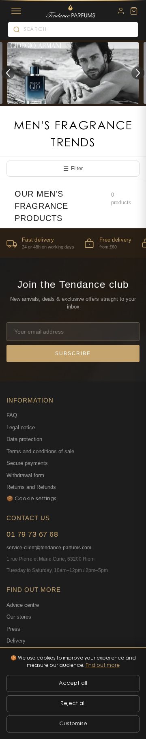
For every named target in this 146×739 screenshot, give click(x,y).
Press (13, 629)
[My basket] (134, 11)
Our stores (18, 617)
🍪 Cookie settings (31, 498)
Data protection (24, 439)
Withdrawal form (25, 475)
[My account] (121, 11)
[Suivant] (137, 72)
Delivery (16, 641)
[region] (73, 243)
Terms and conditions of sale (40, 451)
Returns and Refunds (31, 487)
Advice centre (22, 605)
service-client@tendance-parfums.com (48, 548)
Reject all (73, 703)
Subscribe (73, 353)
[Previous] (8, 72)
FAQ (11, 415)
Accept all (73, 683)
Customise (73, 723)
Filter (73, 168)
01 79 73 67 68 (32, 534)
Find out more (103, 665)
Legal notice (20, 427)
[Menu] (16, 10)
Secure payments (27, 463)
